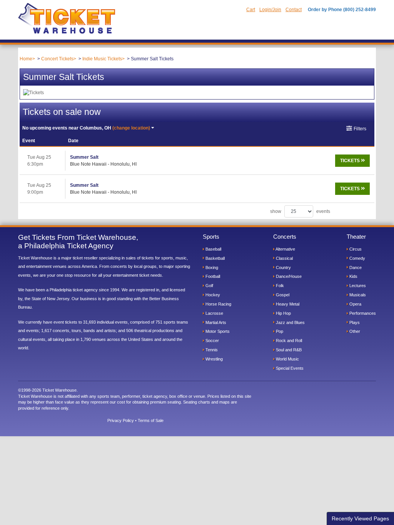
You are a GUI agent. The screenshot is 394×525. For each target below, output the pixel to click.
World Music (287, 359)
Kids (352, 276)
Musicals (357, 294)
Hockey (212, 294)
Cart (250, 9)
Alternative (285, 249)
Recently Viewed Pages (360, 518)
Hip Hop (283, 313)
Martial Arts (215, 322)
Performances (362, 313)
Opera (354, 304)
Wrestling (213, 359)
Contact (293, 9)
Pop (279, 331)
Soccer (211, 340)
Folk (279, 285)
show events (300, 211)
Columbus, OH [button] (86, 128)
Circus (355, 249)
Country (283, 267)
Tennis (211, 349)
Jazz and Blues (290, 322)
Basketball (214, 258)
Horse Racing (217, 304)
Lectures (357, 285)
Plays (354, 322)
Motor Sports (217, 331)
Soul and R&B (288, 349)
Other (354, 331)
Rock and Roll (288, 340)
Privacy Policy (120, 420)
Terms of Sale (151, 420)
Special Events (289, 368)
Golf (208, 285)
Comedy (356, 258)
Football (212, 276)
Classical (284, 258)
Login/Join (270, 9)
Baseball (212, 249)
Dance (355, 267)
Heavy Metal (287, 304)
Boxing (211, 267)
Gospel (282, 294)
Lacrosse (213, 313)
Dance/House (288, 276)
